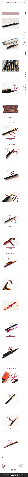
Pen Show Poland (3, 466)
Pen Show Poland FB (4, 465)
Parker (24, 32)
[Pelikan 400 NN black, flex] (10, 218)
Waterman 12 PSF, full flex (11, 144)
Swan (16, 471)
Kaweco (24, 25)
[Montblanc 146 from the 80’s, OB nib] (10, 109)
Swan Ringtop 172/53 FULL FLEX (10, 231)
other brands (24, 31)
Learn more (15, 475)
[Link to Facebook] (25, 0)
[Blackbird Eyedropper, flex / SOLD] (10, 443)
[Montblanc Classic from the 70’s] (10, 66)
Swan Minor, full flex (10, 340)
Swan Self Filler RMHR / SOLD (10, 253)
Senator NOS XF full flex (10, 166)
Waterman (24, 38)
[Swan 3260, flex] (10, 196)
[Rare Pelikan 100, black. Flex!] (10, 87)
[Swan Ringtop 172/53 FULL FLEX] (10, 240)
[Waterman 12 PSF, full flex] (10, 153)
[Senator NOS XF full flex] (10, 175)
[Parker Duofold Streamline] (10, 327)
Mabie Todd (24, 27)
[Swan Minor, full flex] (10, 352)
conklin (24, 18)
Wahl (23, 37)
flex (23, 24)
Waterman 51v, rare (11, 275)
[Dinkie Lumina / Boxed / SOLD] (10, 305)
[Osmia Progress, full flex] (10, 131)
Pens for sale (20, 466)
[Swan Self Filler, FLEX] (10, 420)
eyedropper (24, 23)
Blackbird (24, 17)
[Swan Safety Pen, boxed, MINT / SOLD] (10, 377)
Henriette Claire (3, 469)
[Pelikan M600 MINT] (10, 399)
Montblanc (15, 469)
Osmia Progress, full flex (11, 122)
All (19, 465)
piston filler (14, 471)
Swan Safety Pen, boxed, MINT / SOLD (10, 368)
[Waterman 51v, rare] (10, 284)
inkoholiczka (3, 467)
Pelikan (24, 33)
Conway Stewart (24, 20)
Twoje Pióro (3, 468)
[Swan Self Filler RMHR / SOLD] (10, 262)
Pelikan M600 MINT (10, 390)
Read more (10, 31)
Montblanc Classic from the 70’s (11, 57)
